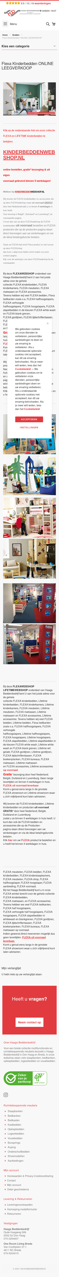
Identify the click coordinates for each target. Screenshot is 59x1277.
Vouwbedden (14, 1138)
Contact (11, 1180)
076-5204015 (11, 1253)
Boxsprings (13, 1142)
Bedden (16, 34)
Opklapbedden (15, 1129)
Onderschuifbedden (18, 1151)
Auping (11, 1147)
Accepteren (29, 419)
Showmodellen (16, 1156)
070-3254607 (11, 1238)
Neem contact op (29, 1022)
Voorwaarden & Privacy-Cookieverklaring (30, 1176)
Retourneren (14, 1214)
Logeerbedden (15, 1133)
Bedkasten (13, 1120)
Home (5, 34)
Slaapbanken (15, 1111)
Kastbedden (14, 1124)
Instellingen (29, 427)
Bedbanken (14, 1116)
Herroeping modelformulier (22, 1209)
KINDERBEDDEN (23, 152)
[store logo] (29, 12)
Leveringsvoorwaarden (20, 1204)
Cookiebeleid (23, 369)
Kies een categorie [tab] (15, 46)
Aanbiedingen (15, 1160)
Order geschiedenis (18, 1189)
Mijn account (14, 1185)
